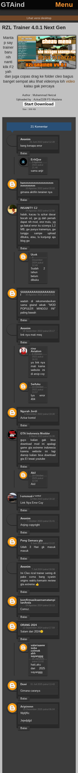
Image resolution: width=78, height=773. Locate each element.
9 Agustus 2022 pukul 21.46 (37, 165)
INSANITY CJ (28, 208)
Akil (33, 472)
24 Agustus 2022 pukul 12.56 (40, 210)
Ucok (34, 254)
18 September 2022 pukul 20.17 (39, 331)
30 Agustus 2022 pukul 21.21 (40, 294)
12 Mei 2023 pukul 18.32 (42, 499)
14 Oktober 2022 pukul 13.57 (37, 389)
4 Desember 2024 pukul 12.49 (37, 261)
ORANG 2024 (28, 625)
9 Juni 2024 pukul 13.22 (43, 543)
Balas (23, 153)
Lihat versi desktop (39, 18)
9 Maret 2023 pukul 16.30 (42, 436)
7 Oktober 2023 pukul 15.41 (41, 521)
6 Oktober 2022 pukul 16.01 (37, 357)
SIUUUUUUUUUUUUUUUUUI (37, 293)
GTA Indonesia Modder (35, 433)
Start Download (39, 104)
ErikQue (36, 159)
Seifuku (36, 384)
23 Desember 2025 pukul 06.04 (39, 709)
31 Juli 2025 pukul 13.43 (42, 684)
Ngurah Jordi (28, 411)
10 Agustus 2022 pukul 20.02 (40, 188)
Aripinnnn (26, 706)
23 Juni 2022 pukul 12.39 (42, 142)
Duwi (23, 684)
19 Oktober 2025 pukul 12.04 (37, 478)
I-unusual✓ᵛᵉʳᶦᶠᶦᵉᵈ (30, 496)
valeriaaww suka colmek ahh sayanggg (38, 651)
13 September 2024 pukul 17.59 (39, 627)
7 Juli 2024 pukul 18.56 (43, 569)
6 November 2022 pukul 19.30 (39, 414)
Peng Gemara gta (31, 540)
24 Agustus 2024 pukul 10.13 (40, 605)
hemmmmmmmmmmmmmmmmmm (36, 184)
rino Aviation (36, 350)
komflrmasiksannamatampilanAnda (37, 601)
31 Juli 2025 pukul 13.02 (38, 660)
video (70, 81)
